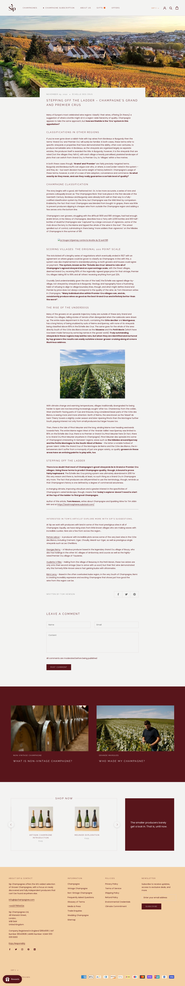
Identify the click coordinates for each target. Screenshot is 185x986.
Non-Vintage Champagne (80, 893)
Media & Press (74, 906)
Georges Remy (53, 549)
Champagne (74, 884)
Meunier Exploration (87, 835)
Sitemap (72, 919)
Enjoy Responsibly (17, 943)
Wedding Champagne (78, 915)
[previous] (11, 825)
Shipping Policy (112, 893)
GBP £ (154, 8)
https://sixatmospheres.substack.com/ (75, 504)
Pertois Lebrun (53, 537)
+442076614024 (16, 905)
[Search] (170, 8)
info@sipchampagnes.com (22, 899)
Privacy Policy (111, 884)
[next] (117, 825)
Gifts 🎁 (101, 8)
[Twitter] (16, 949)
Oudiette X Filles (54, 562)
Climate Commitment (116, 906)
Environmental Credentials (117, 901)
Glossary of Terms (76, 901)
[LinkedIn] (35, 949)
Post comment (58, 667)
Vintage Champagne (77, 888)
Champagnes (30, 8)
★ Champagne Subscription (59, 8)
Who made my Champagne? (122, 761)
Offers (116, 8)
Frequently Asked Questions (81, 897)
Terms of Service (113, 888)
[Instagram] (22, 949)
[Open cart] (177, 8)
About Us (85, 8)
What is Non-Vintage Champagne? (43, 761)
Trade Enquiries (75, 910)
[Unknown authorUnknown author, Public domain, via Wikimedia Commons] (92, 240)
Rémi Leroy (51, 574)
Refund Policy (111, 897)
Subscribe (151, 906)
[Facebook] (10, 949)
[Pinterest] (28, 949)
